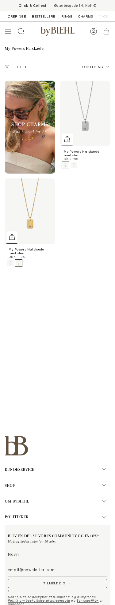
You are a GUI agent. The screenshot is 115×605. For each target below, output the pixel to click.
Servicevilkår (88, 601)
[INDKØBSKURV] (106, 31)
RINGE (66, 16)
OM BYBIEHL (17, 501)
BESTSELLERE (43, 16)
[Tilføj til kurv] (67, 139)
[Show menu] (8, 31)
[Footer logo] (16, 445)
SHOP (10, 485)
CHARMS (85, 16)
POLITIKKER (17, 516)
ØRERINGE (17, 16)
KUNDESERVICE (19, 469)
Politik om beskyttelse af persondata (39, 601)
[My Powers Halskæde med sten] (85, 113)
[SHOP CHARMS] (30, 127)
